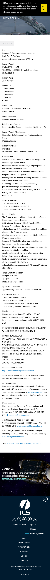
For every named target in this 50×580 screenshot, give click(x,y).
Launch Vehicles (24, 542)
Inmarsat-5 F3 (29, 443)
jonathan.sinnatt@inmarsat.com (29, 426)
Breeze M (19, 443)
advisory (10, 443)
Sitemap (33, 529)
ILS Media (24, 551)
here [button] (21, 12)
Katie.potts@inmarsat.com (13, 437)
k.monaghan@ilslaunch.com (18, 415)
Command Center (24, 547)
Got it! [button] (43, 7)
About (24, 538)
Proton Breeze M (19, 525)
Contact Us (24, 560)
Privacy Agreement (37, 533)
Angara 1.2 (33, 525)
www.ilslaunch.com (35, 392)
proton (38, 443)
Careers (24, 556)
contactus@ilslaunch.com (14, 479)
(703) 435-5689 (28, 569)
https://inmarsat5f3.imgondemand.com (18, 371)
